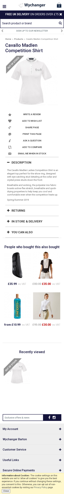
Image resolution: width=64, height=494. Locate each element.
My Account (10, 429)
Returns (18, 210)
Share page (32, 127)
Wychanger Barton (15, 439)
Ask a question (32, 140)
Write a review (32, 114)
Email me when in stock (32, 153)
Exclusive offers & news (17, 417)
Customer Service (14, 449)
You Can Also (22, 232)
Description (21, 162)
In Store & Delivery (27, 221)
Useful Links (11, 460)
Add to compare (32, 147)
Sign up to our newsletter (32, 30)
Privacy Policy (40, 487)
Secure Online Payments (19, 470)
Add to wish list (32, 121)
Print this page (32, 134)
